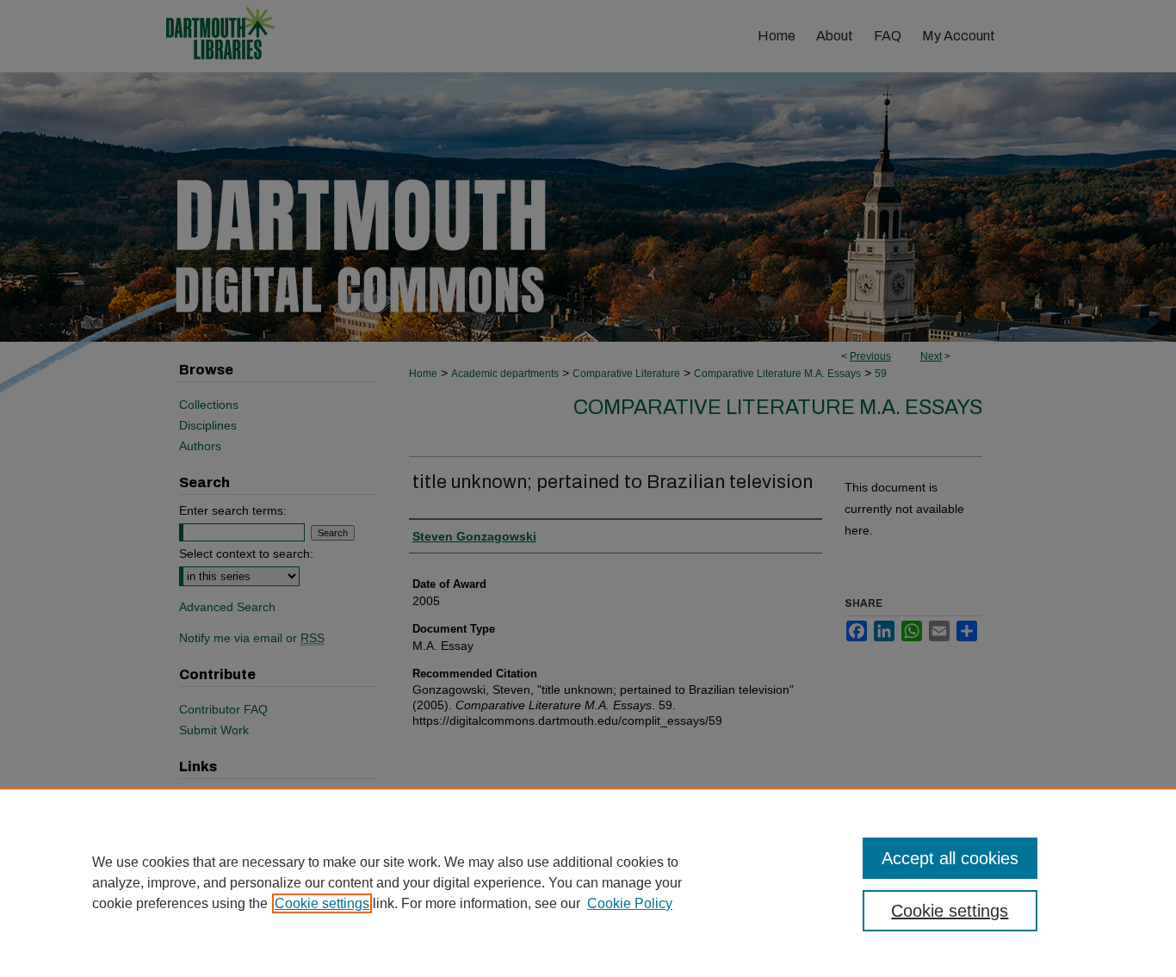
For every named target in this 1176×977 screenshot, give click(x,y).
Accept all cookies (950, 858)
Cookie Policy (629, 903)
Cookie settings (322, 903)
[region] (588, 882)
